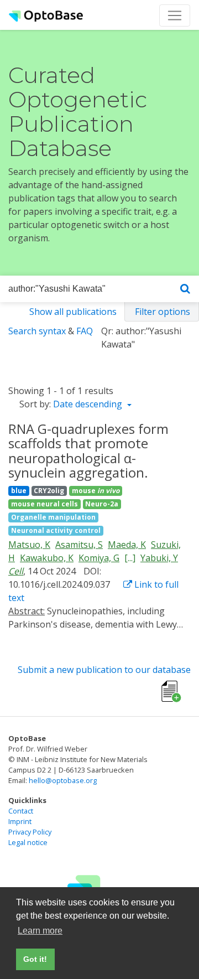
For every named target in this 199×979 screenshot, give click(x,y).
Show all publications (73, 311)
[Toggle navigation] (174, 15)
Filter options (162, 311)
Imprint (20, 821)
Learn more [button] (40, 930)
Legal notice (28, 842)
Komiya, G (98, 558)
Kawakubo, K (47, 558)
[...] (129, 558)
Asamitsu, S (79, 544)
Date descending (88, 404)
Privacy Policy (29, 832)
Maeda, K (127, 544)
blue (19, 490)
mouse (95, 490)
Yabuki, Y (159, 558)
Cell (15, 571)
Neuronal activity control (56, 530)
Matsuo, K (29, 544)
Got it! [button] (35, 959)
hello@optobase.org (63, 780)
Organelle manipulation (53, 517)
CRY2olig (49, 490)
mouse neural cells (44, 504)
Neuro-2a (101, 504)
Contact (20, 811)
